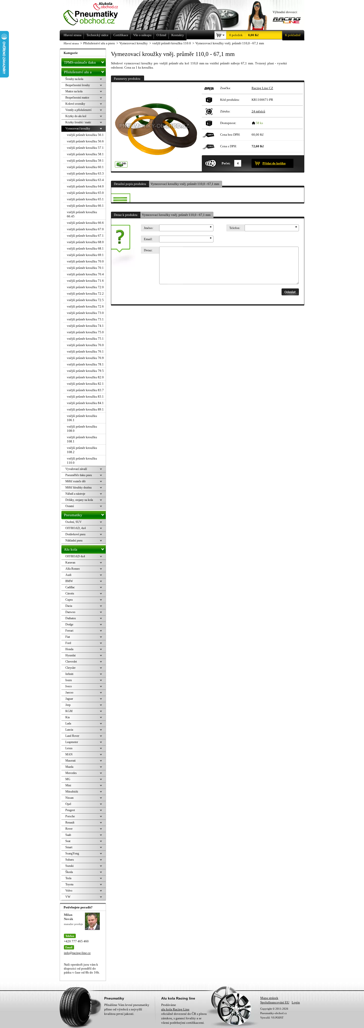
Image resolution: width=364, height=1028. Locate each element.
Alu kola (70, 549)
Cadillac (70, 587)
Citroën (69, 593)
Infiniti (69, 674)
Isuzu (68, 680)
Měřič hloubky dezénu (78, 487)
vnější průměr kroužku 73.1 (85, 319)
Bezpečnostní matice (77, 97)
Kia (67, 717)
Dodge (69, 624)
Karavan (70, 562)
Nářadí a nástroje (75, 493)
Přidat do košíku (274, 163)
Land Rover (72, 736)
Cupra (69, 599)
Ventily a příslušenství (78, 110)
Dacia (68, 606)
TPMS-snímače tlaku (80, 62)
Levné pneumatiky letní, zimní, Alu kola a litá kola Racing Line (97, 14)
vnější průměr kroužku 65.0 (85, 193)
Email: (148, 239)
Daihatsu (70, 618)
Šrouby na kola (74, 79)
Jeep (68, 705)
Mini (68, 785)
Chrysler (70, 667)
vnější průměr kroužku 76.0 (85, 345)
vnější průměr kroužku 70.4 (85, 274)
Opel (68, 804)
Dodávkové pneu (75, 534)
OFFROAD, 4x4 (75, 528)
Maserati (70, 760)
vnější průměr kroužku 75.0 (85, 332)
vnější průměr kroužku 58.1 (85, 154)
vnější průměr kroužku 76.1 (85, 351)
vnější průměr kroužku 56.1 (85, 135)
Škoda (69, 872)
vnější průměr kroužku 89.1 (85, 409)
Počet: (226, 163)
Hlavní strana (71, 43)
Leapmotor (71, 742)
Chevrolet (71, 661)
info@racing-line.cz (77, 953)
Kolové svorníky (75, 103)
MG (67, 779)
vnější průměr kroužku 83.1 (85, 396)
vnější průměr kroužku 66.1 (85, 205)
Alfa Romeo (72, 568)
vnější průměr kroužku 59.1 (85, 160)
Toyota (69, 884)
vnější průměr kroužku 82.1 (85, 384)
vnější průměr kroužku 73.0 (85, 313)
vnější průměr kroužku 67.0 (85, 229)
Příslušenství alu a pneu (78, 73)
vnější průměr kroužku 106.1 (82, 418)
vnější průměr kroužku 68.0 (85, 242)
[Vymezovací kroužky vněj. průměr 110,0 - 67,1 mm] (155, 126)
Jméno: (149, 228)
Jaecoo (69, 692)
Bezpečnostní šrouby (77, 85)
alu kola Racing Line (175, 1009)
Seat (67, 841)
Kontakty (177, 35)
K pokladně (293, 35)
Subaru (69, 859)
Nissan (69, 797)
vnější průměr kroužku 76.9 (85, 358)
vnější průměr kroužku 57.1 (85, 148)
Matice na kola (73, 91)
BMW (69, 581)
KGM (69, 711)
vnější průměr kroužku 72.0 (85, 287)
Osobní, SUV (73, 522)
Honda (69, 649)
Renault (69, 822)
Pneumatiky (73, 515)
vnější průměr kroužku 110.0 (82, 460)
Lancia (69, 729)
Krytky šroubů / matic (78, 122)
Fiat (67, 637)
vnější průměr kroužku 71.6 (85, 281)
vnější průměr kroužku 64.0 (85, 186)
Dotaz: (148, 250)
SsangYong (72, 853)
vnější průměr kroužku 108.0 (82, 429)
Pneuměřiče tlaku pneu (78, 475)
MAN (69, 754)
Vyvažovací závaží (76, 469)
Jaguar (69, 698)
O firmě (161, 35)
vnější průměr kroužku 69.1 (85, 255)
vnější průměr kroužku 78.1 (85, 364)
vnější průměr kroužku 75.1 (85, 338)
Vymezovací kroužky (77, 128)
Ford (68, 643)
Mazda (69, 767)
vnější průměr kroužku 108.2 (82, 450)
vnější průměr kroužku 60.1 (85, 167)
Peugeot (70, 810)
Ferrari (69, 630)
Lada (68, 723)
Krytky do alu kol (75, 116)
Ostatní (69, 506)
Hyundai (70, 655)
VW (67, 897)
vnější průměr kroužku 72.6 (85, 306)
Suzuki (69, 866)
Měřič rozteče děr (75, 481)
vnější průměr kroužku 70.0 (85, 261)
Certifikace (120, 35)
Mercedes (71, 773)
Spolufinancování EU (274, 1002)
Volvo (68, 890)
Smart (68, 847)
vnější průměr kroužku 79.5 (85, 371)
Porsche (70, 816)
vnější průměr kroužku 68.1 (85, 248)
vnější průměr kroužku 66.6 (85, 223)
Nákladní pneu (73, 540)
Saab (68, 835)
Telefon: (234, 228)
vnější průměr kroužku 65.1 (85, 199)
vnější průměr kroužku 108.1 (82, 439)
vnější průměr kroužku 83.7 (85, 390)
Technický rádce (97, 35)
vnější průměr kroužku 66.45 (82, 214)
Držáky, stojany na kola (79, 500)
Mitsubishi (71, 791)
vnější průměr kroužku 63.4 (85, 180)
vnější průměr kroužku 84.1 (85, 403)
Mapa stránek (269, 998)
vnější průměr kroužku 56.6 (85, 141)
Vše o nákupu (142, 35)
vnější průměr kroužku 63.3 (85, 173)
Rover (69, 828)
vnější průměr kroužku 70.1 (85, 268)
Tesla (68, 878)
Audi (68, 575)
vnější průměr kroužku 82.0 (85, 377)
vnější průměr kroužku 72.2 (85, 293)
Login (296, 1002)
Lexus (69, 748)
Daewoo (70, 612)
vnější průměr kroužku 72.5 (85, 300)
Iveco (68, 686)
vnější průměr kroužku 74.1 (85, 326)
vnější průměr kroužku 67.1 (85, 235)
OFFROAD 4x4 (75, 556)
